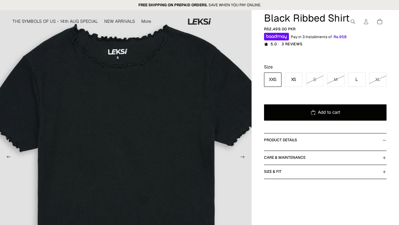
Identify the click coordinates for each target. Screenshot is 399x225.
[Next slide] (245, 157)
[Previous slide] (7, 157)
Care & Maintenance (284, 157)
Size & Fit (272, 171)
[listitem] (146, 21)
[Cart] (380, 21)
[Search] (353, 21)
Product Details (280, 140)
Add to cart (329, 112)
